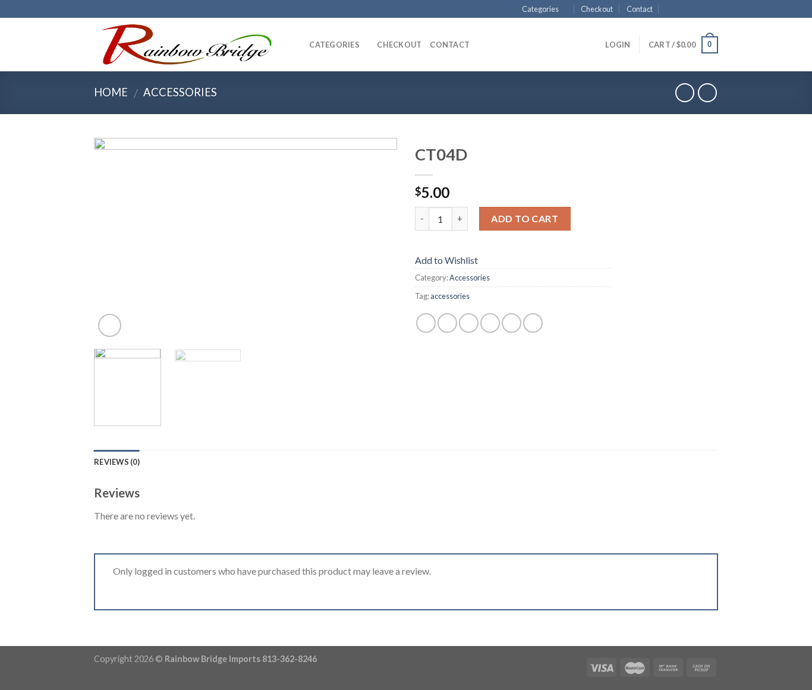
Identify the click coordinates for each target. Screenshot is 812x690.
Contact (640, 9)
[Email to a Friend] (469, 323)
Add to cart (524, 218)
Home (111, 92)
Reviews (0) (117, 462)
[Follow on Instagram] (689, 9)
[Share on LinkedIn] (533, 323)
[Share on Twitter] (447, 323)
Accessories (180, 92)
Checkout (597, 9)
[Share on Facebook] (426, 323)
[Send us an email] (712, 9)
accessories (450, 296)
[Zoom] (109, 325)
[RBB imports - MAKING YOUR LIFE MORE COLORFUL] (184, 45)
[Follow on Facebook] (678, 9)
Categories (540, 9)
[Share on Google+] (511, 323)
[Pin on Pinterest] (490, 323)
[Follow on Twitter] (700, 9)
